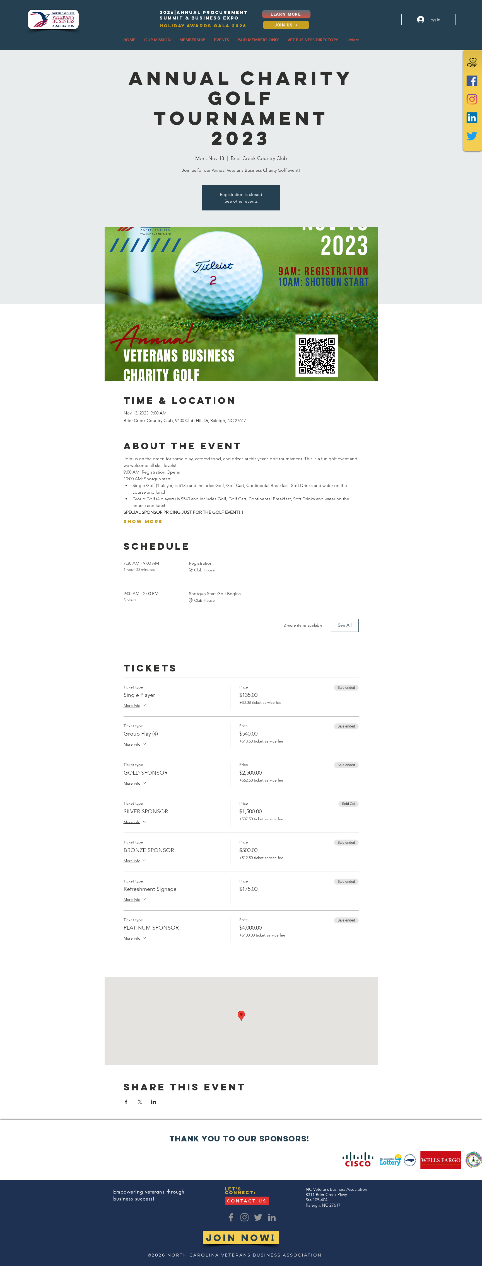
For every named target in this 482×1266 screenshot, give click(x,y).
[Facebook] (472, 81)
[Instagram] (472, 99)
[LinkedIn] (472, 117)
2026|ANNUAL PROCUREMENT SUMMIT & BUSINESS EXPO (204, 15)
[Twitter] (472, 135)
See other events (241, 201)
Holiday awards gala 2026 (203, 25)
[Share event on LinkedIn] (153, 1102)
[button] (157, 40)
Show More (143, 521)
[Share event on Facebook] (126, 1102)
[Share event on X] (140, 1102)
